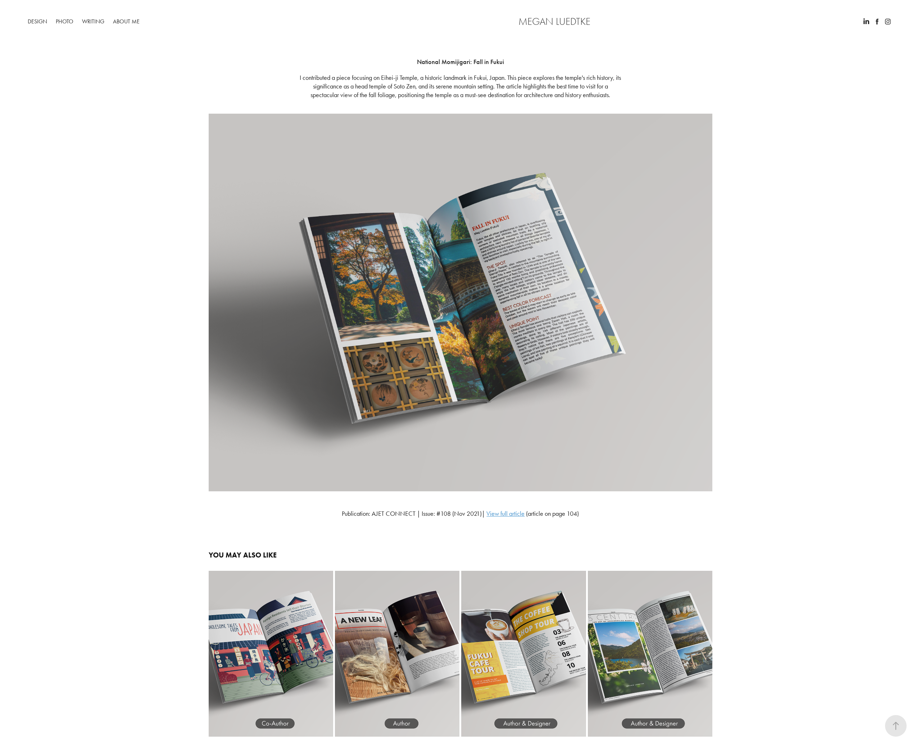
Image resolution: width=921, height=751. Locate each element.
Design (37, 21)
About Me (126, 21)
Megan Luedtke (554, 21)
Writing (93, 21)
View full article (505, 514)
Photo (64, 21)
